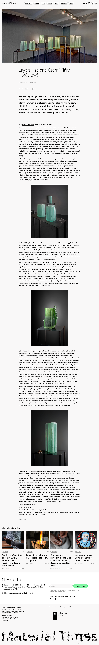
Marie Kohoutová (23, 82)
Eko (34, 89)
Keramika (29, 89)
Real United (9, 615)
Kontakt (19, 607)
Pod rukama (22, 89)
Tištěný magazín (11, 607)
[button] (28, 3)
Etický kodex (5, 620)
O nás (3, 607)
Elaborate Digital (14, 617)
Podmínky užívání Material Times (9, 618)
